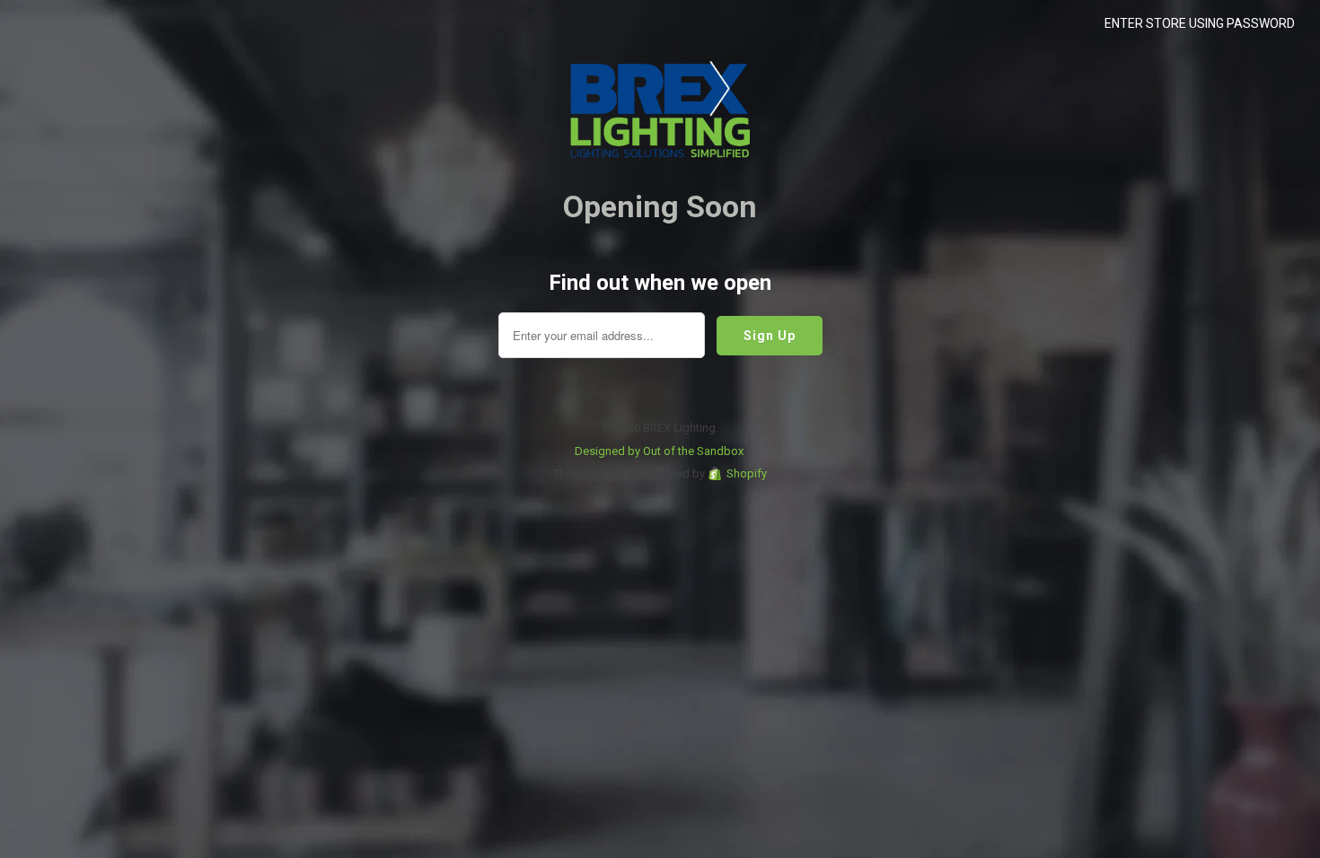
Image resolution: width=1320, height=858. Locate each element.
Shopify (746, 473)
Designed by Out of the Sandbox (659, 451)
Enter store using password (1199, 23)
